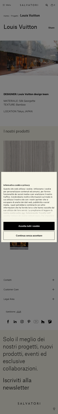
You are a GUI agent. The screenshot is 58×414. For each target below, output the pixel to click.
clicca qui (24, 218)
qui (23, 213)
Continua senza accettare (29, 235)
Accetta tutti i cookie (29, 226)
